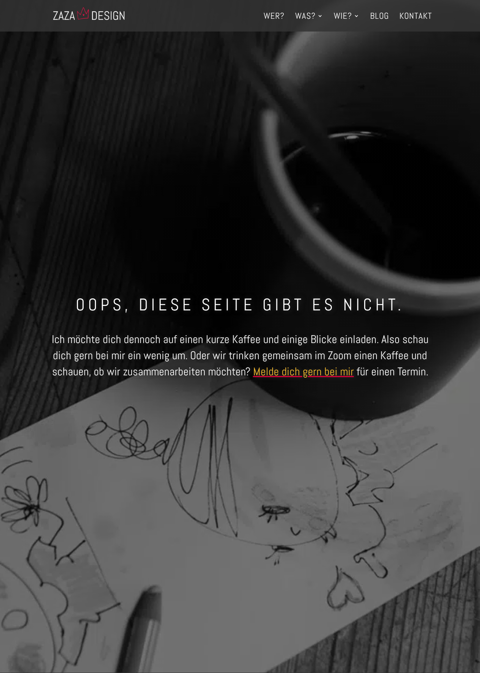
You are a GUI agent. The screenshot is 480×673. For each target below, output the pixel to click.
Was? (305, 17)
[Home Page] (89, 15)
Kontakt (415, 17)
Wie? (343, 17)
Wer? (274, 17)
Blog (379, 17)
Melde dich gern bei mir (303, 371)
